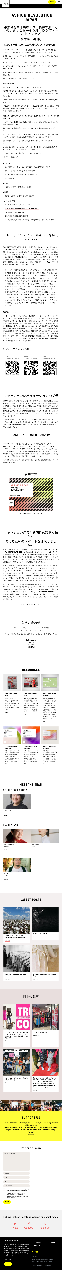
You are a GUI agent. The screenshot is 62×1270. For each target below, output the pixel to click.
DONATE (52, 2)
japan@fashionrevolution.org (33, 634)
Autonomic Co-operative (44, 1265)
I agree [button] (8, 1264)
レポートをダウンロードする (31, 604)
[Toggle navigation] (58, 2)
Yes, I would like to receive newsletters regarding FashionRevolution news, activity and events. (18, 1189)
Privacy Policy (38, 1245)
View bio (6, 815)
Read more (7, 940)
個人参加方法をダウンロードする (31, 513)
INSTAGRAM (31, 647)
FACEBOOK (31, 645)
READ (6, 712)
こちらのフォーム (24, 630)
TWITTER (31, 642)
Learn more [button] (7, 1259)
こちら (16, 157)
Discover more (8, 1041)
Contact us (38, 1242)
